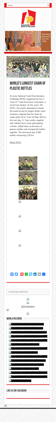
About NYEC (15, 142)
